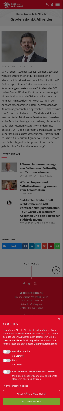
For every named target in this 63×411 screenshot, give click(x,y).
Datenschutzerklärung (45, 343)
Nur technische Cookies (16, 385)
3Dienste (18, 355)
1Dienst (17, 364)
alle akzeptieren (31, 401)
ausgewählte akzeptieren (31, 393)
